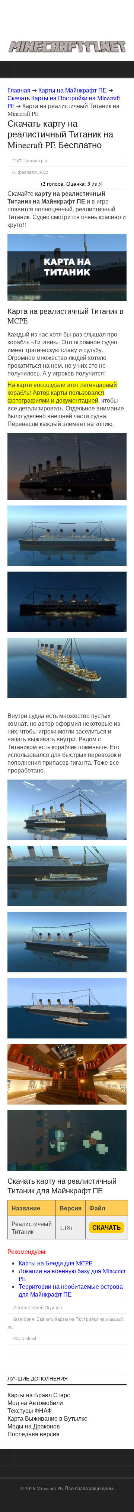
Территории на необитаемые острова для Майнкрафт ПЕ (71, 1290)
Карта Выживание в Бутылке (47, 1418)
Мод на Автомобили (35, 1403)
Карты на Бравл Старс (38, 1395)
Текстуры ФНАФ (29, 1410)
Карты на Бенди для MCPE (55, 1263)
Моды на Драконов (33, 1426)
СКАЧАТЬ (106, 1227)
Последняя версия (33, 1434)
